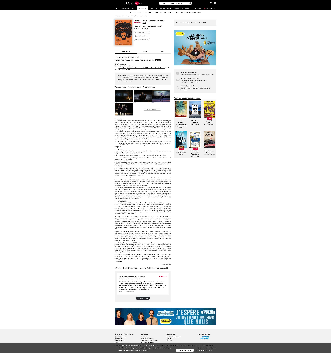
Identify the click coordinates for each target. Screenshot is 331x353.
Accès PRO (170, 340)
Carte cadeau (210, 8)
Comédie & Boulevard (127, 8)
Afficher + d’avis (143, 298)
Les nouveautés (147, 12)
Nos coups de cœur (135, 12)
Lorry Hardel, (143, 68)
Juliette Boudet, (160, 68)
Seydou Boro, (122, 68)
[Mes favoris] (211, 3)
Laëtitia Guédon (129, 66)
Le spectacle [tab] (126, 52)
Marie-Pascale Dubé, (133, 68)
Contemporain (142, 8)
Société (128, 60)
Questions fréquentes (147, 338)
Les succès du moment (160, 12)
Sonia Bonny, (151, 68)
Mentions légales (120, 340)
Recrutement (118, 338)
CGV (142, 340)
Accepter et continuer (185, 350)
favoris (143, 39)
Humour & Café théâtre (182, 8)
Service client (144, 337)
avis (142, 36)
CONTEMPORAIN (119, 60)
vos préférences (157, 348)
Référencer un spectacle (174, 337)
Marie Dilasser (121, 64)
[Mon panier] (215, 3)
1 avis (144, 23)
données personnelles (151, 340)
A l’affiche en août (174, 12)
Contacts (117, 342)
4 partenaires (129, 348)
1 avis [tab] (145, 52)
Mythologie (135, 60)
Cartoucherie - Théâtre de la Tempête (145, 26)
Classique (154, 8)
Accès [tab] (162, 52)
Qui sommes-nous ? (120, 337)
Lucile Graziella (125, 69)
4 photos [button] (152, 109)
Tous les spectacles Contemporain (191, 12)
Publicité (169, 338)
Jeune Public (197, 8)
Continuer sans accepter (204, 350)
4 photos (142, 32)
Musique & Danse (165, 8)
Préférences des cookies (148, 342)
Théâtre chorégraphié (147, 60)
